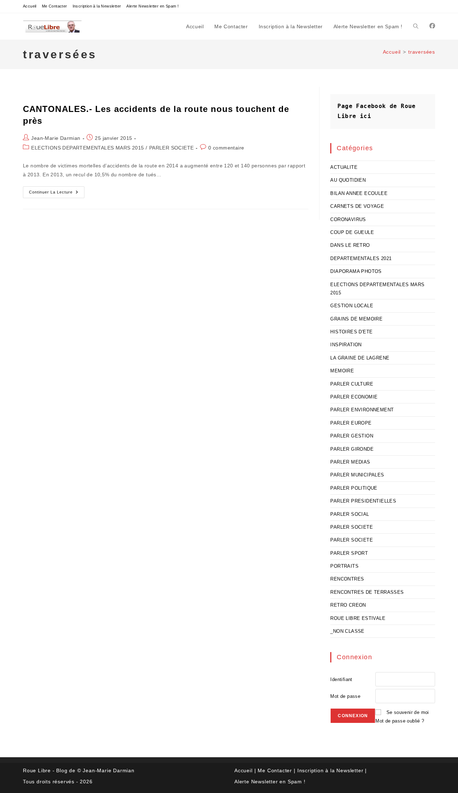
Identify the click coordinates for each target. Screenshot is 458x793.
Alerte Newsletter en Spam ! (152, 6)
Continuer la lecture (56, 194)
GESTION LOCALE (351, 305)
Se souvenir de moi (407, 712)
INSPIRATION (345, 344)
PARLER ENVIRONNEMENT (362, 409)
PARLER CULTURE (351, 384)
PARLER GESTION (351, 436)
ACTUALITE (343, 167)
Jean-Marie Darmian (55, 138)
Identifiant (341, 679)
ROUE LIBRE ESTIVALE (357, 618)
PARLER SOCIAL (349, 514)
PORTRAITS (344, 566)
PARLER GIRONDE (352, 449)
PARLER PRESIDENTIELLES (363, 501)
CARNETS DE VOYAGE (357, 206)
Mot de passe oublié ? (399, 721)
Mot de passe (345, 696)
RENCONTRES (347, 579)
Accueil (29, 6)
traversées (421, 52)
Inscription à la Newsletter (97, 6)
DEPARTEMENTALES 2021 (360, 258)
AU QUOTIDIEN (348, 180)
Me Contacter (54, 6)
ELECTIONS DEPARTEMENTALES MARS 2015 (87, 148)
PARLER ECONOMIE (353, 397)
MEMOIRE (342, 370)
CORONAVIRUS (348, 219)
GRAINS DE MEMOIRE (356, 319)
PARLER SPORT (349, 553)
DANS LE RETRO (350, 245)
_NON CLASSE (347, 631)
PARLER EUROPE (350, 423)
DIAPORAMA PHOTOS (355, 271)
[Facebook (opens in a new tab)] (432, 26)
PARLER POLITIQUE (353, 488)
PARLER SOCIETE (171, 148)
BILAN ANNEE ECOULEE (359, 193)
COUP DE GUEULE (352, 232)
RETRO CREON (348, 605)
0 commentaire (226, 148)
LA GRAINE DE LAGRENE (359, 358)
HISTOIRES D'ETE (351, 331)
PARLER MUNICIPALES (357, 475)
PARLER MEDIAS (350, 462)
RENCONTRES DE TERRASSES (367, 592)
